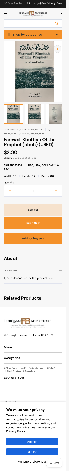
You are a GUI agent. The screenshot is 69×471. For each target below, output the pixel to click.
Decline (32, 452)
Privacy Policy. (16, 431)
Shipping (8, 154)
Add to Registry (33, 235)
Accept (32, 442)
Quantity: (9, 178)
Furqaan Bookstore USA (32, 331)
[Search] (57, 23)
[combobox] (33, 23)
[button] (5, 14)
